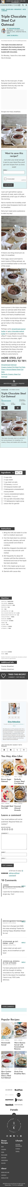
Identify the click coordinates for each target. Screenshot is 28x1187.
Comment (5, 833)
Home (3, 9)
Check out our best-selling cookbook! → (15, 1)
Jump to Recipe (12, 35)
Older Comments (8, 1006)
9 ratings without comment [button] (16, 873)
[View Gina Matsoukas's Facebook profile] (9, 717)
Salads (3, 1163)
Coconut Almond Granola (17, 808)
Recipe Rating (6, 827)
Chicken (3, 1149)
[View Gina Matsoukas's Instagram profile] (18, 717)
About (3, 1168)
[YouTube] (10, 1136)
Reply (24, 886)
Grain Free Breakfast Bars (19, 1072)
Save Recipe (8, 185)
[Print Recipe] (18, 407)
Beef (2, 1146)
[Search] (23, 5)
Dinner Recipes (4, 1142)
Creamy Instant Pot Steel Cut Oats (13, 367)
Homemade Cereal (5, 1043)
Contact (3, 1175)
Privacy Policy (8, 1185)
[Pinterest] (21, 1136)
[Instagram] (7, 1136)
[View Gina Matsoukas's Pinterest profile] (15, 717)
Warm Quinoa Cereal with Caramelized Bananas (19, 1045)
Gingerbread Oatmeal (8, 365)
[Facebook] (14, 1136)
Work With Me (5, 1172)
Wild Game (4, 1154)
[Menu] (26, 5)
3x (21, 472)
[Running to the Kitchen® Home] (9, 5)
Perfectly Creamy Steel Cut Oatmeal (19, 781)
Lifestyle (19, 1141)
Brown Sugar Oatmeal (6, 780)
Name (3, 852)
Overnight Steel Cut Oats (7, 807)
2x (17, 472)
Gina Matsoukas (14, 28)
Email (5, 170)
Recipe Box (9, 9)
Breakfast (18, 9)
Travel (18, 1151)
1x (13, 472)
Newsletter (4, 1177)
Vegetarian (4, 1160)
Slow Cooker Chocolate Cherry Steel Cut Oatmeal (6, 1074)
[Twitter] (17, 1136)
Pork (2, 1152)
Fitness (18, 1148)
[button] (7, 30)
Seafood (3, 1157)
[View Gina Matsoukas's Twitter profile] (12, 717)
